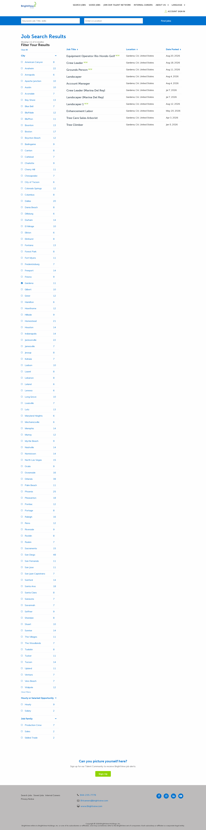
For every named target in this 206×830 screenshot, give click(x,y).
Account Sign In (176, 11)
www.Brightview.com (91, 806)
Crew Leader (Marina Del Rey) (85, 90)
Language (177, 5)
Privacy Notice (27, 799)
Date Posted (173, 49)
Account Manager (78, 83)
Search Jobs (79, 5)
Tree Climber (74, 124)
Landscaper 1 (75, 104)
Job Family (27, 718)
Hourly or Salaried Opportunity (37, 698)
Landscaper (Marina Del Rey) (85, 97)
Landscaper (74, 76)
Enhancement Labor (79, 111)
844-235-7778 (88, 795)
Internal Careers (143, 5)
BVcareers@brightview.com (94, 800)
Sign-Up (103, 773)
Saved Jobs (94, 5)
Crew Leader (74, 63)
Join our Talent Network (117, 5)
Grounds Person (77, 69)
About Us (161, 5)
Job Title (71, 49)
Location (131, 49)
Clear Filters (26, 692)
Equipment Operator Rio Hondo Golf (90, 56)
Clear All (24, 50)
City (23, 55)
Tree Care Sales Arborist (82, 118)
